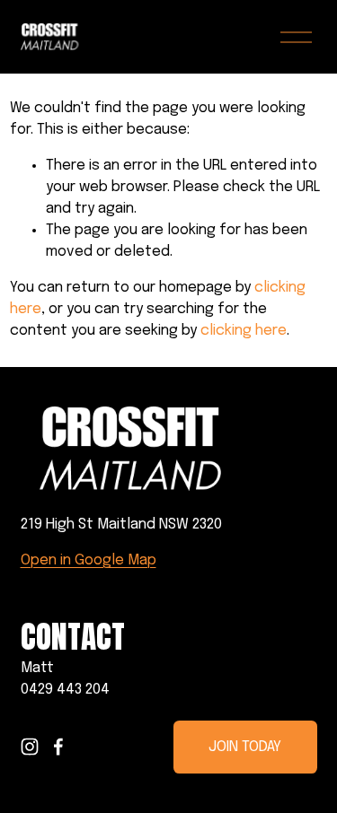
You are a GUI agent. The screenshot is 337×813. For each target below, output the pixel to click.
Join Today (244, 747)
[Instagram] (30, 747)
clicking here (243, 330)
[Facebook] (58, 747)
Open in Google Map (88, 560)
